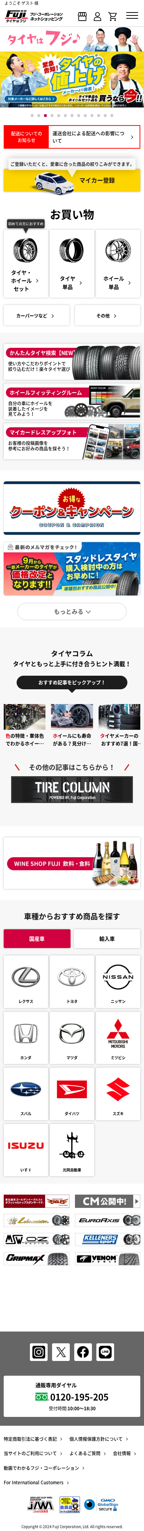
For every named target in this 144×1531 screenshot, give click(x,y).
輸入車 (107, 938)
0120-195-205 (79, 1396)
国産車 (37, 938)
